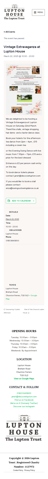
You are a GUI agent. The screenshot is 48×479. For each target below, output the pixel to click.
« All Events (9, 32)
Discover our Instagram (24, 406)
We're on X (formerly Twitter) (24, 403)
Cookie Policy (18, 470)
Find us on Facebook (24, 400)
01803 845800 (24, 393)
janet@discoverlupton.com (24, 396)
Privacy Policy (29, 470)
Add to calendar (21, 201)
